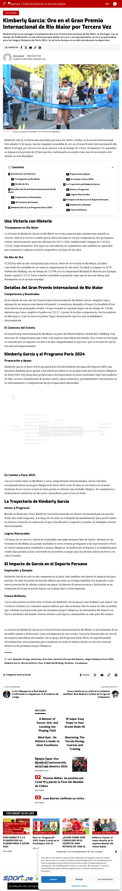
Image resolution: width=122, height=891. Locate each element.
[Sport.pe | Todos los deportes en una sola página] (37, 4)
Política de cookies (79, 885)
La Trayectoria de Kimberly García (83, 184)
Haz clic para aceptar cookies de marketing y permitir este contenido (61, 431)
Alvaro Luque (43, 771)
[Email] (30, 47)
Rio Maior (69, 663)
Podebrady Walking (53, 663)
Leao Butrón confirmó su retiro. (64, 798)
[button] (116, 851)
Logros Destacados (80, 194)
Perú (40, 663)
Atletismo (11, 12)
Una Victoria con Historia (23, 174)
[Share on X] (26, 47)
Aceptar (53, 879)
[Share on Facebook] (21, 47)
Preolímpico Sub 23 (44, 832)
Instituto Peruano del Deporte (69, 659)
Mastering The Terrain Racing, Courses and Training (75, 743)
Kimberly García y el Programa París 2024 (31, 207)
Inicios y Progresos (79, 189)
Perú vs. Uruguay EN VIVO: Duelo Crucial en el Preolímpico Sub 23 (46, 840)
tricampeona (81, 663)
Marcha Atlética (29, 663)
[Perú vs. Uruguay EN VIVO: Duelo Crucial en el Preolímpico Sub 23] (46, 826)
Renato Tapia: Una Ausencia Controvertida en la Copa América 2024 (51, 762)
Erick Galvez (18, 56)
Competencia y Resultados (28, 197)
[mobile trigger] (5, 4)
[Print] (40, 47)
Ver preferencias (105, 879)
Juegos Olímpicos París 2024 (99, 659)
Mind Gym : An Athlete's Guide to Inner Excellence (47, 741)
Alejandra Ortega (21, 659)
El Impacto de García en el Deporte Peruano (87, 199)
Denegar (79, 879)
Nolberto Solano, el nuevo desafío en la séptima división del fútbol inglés (102, 842)
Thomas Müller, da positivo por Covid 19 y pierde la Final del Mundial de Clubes (59, 782)
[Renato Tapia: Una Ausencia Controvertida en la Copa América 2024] (79, 764)
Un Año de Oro (22, 184)
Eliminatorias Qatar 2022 (15, 824)
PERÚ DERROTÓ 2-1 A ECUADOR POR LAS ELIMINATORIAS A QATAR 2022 (16, 842)
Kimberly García (12, 663)
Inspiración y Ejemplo (80, 204)
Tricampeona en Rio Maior (27, 179)
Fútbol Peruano (13, 829)
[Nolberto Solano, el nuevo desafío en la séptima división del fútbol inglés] (105, 826)
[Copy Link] (35, 47)
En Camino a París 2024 (82, 179)
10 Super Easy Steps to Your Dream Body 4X (75, 722)
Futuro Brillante (79, 210)
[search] (102, 4)
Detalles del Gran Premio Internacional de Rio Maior (32, 191)
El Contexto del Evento (27, 202)
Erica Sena (48, 659)
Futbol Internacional (105, 832)
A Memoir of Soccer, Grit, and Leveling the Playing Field (47, 724)
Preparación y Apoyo (80, 174)
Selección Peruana (14, 832)
